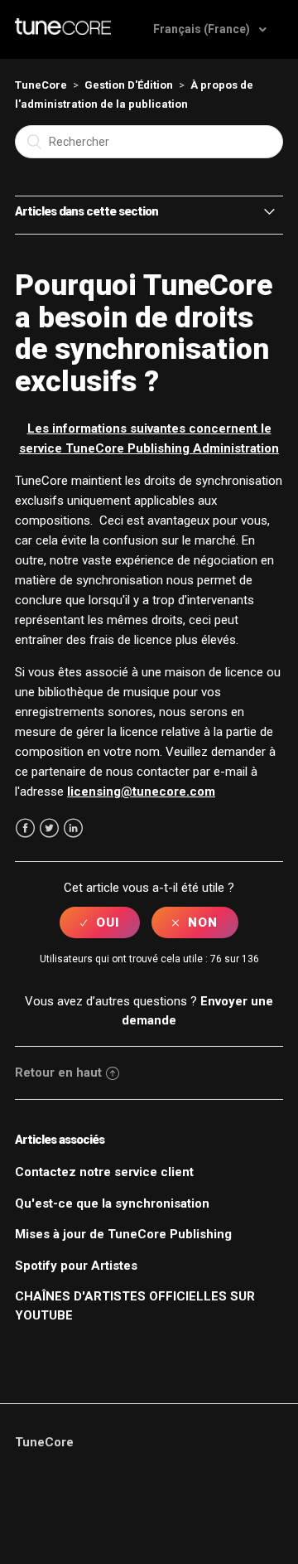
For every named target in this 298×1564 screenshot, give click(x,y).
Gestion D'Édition (128, 85)
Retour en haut (58, 1072)
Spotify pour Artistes (76, 1265)
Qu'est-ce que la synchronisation (112, 1203)
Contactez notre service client (104, 1172)
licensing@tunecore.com (141, 791)
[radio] (100, 922)
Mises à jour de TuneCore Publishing (123, 1234)
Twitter (49, 828)
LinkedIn (73, 828)
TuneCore (41, 85)
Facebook (25, 828)
